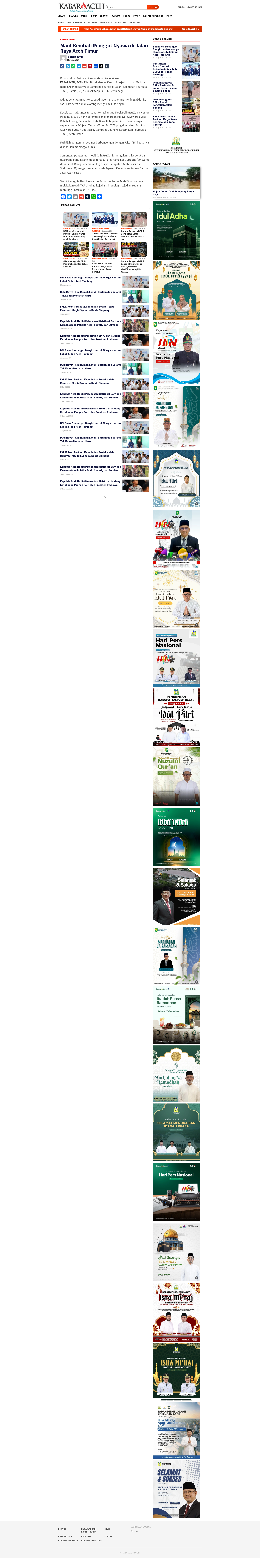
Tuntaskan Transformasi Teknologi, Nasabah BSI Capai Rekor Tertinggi (105, 236)
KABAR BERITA (97, 228)
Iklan (107, 1529)
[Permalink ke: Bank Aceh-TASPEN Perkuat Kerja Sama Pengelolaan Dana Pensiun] (105, 249)
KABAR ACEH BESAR (99, 258)
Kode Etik (86, 1536)
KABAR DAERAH (67, 39)
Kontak (108, 1536)
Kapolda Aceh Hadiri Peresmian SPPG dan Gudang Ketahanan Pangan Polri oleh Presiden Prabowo (90, 337)
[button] (62, 66)
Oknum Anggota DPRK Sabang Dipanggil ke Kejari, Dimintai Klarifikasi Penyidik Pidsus (132, 266)
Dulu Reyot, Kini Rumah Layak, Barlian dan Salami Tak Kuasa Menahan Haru (90, 293)
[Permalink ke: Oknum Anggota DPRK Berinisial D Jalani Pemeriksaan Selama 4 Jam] (134, 219)
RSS (136, 1531)
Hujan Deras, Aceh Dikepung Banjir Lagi (173, 193)
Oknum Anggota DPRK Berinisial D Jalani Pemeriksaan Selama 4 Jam (132, 235)
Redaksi (62, 1529)
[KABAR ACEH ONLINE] (82, 6)
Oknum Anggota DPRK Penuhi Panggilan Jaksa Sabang (75, 264)
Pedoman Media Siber (91, 1540)
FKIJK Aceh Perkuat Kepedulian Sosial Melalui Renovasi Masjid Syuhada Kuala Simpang (87, 308)
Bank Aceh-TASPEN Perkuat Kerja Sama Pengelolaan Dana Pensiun (102, 267)
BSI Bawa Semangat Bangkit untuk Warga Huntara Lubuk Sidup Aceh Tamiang (74, 235)
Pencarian (153, 7)
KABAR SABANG (127, 228)
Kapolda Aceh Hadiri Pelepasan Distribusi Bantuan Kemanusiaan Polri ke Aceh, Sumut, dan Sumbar (113, 29)
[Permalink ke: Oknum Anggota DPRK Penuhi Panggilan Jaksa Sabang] (76, 249)
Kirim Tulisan (65, 1536)
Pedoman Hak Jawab (68, 1540)
